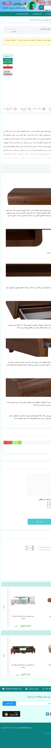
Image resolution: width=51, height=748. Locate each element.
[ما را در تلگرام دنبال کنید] (47, 715)
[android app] (11, 714)
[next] (4, 607)
